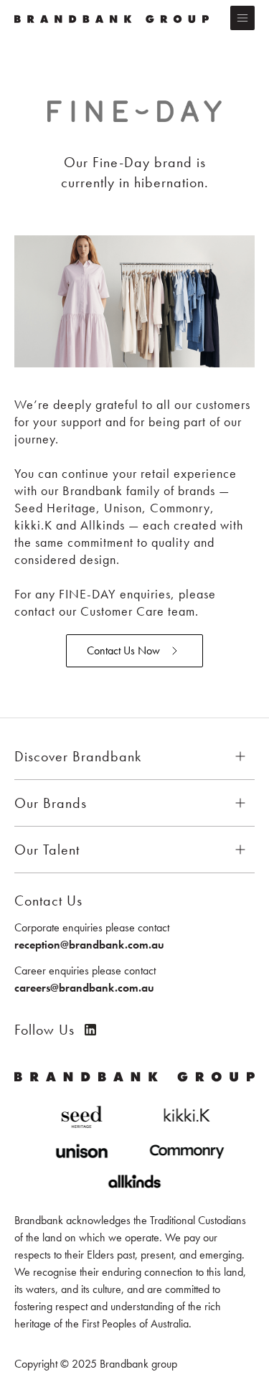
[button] (242, 18)
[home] (115, 18)
